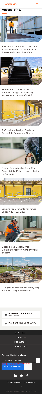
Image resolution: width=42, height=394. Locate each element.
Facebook (27, 375)
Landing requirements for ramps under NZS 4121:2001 (19, 210)
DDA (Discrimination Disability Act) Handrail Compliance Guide (20, 289)
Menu (37, 4)
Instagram (15, 375)
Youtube (21, 375)
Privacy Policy (29, 382)
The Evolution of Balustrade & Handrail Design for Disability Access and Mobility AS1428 (18, 92)
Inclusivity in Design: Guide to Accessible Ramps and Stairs (18, 132)
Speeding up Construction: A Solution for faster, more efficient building (20, 250)
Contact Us (21, 347)
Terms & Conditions (14, 382)
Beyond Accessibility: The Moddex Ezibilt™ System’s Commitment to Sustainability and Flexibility (19, 49)
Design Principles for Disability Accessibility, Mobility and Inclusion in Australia (21, 171)
